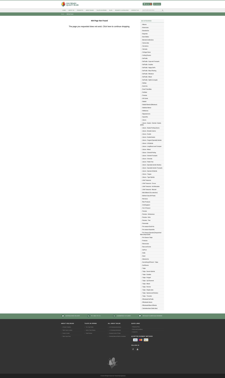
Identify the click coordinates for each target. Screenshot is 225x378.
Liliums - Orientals (147, 158)
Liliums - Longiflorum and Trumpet (151, 146)
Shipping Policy (136, 326)
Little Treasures (146, 180)
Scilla (143, 253)
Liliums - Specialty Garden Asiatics (151, 165)
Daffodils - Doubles (147, 64)
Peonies (144, 211)
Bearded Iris (145, 30)
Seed (143, 256)
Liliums (144, 120)
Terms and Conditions (137, 329)
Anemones (145, 27)
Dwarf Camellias (147, 89)
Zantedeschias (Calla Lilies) (150, 308)
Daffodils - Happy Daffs (148, 67)
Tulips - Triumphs (147, 296)
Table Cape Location (67, 330)
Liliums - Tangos (146, 174)
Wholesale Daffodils (147, 299)
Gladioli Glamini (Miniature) (149, 104)
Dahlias (144, 83)
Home (62, 14)
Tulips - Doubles (146, 274)
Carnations (145, 46)
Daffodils (144, 58)
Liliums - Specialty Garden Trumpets (152, 168)
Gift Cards (145, 98)
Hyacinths (145, 117)
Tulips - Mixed (146, 283)
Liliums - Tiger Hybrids (148, 177)
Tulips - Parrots (146, 287)
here (109, 26)
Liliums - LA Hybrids (147, 143)
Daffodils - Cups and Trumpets (150, 61)
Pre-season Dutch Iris (148, 226)
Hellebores (145, 110)
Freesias (144, 95)
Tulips (144, 268)
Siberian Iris (145, 259)
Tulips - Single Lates (147, 290)
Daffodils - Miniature (148, 73)
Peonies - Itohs (146, 217)
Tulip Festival (89, 333)
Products (144, 240)
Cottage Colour (146, 52)
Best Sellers (145, 37)
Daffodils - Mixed (147, 77)
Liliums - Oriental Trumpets (149, 155)
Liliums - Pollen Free (147, 162)
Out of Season (146, 208)
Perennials (145, 223)
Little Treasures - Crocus (149, 183)
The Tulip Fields (89, 327)
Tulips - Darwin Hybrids (148, 271)
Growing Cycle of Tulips (115, 333)
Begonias (145, 33)
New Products (146, 202)
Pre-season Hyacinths (148, 229)
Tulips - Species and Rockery (150, 293)
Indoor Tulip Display (90, 330)
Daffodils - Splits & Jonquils (150, 80)
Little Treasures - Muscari (149, 189)
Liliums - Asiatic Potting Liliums (150, 128)
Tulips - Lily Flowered (148, 280)
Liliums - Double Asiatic (148, 137)
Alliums (144, 24)
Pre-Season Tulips (147, 237)
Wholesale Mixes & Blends (149, 305)
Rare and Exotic (146, 246)
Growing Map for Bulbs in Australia (117, 336)
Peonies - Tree (146, 220)
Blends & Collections (148, 40)
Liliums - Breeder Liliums (149, 131)
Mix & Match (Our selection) (150, 192)
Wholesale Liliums (147, 302)
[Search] (162, 10)
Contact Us (134, 332)
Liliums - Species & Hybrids (149, 171)
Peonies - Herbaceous (148, 214)
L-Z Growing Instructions (115, 330)
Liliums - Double (146, 134)
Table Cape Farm (66, 336)
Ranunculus (145, 243)
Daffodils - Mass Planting (149, 70)
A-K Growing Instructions (115, 327)
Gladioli (144, 101)
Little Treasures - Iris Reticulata (150, 186)
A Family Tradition (66, 327)
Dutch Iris (144, 86)
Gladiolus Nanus (146, 107)
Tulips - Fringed (146, 277)
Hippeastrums (146, 114)
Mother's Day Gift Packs (148, 195)
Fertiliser (144, 92)
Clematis (144, 49)
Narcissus (145, 198)
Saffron (144, 250)
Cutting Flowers (146, 55)
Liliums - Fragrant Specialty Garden (152, 140)
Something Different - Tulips (150, 262)
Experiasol (122, 375)
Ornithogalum (146, 205)
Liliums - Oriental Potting (149, 152)
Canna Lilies (145, 43)
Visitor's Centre (66, 333)
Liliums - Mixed (146, 149)
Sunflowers (145, 265)
